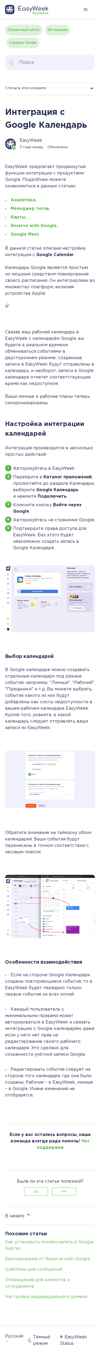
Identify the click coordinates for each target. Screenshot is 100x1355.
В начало (15, 1216)
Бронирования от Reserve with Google (47, 1259)
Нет (64, 1191)
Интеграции (57, 29)
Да (36, 1191)
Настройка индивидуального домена (46, 1297)
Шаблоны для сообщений (33, 1269)
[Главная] (29, 9)
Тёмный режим (41, 1340)
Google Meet (25, 234)
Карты (18, 217)
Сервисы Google (23, 42)
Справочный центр (23, 29)
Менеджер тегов (30, 209)
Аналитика (23, 200)
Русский (14, 1336)
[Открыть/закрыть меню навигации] (85, 9)
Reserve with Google (34, 226)
